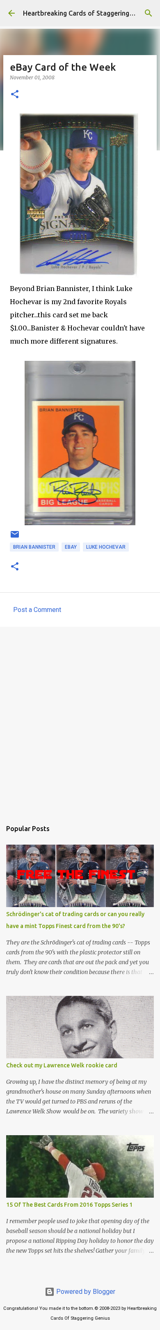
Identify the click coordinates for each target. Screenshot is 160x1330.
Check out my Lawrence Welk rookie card (61, 1065)
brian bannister (34, 547)
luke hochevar (106, 547)
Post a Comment (37, 610)
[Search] (148, 13)
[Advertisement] (80, 719)
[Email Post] (15, 537)
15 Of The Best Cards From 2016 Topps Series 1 (69, 1204)
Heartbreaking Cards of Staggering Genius (87, 13)
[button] (15, 94)
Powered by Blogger (85, 1291)
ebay (71, 547)
